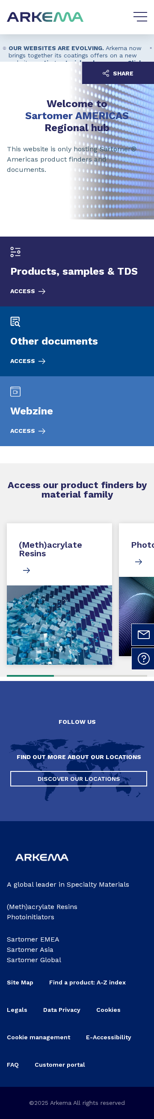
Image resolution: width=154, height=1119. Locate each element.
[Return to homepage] (45, 17)
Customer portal (60, 1064)
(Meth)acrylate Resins (42, 907)
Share (122, 73)
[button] (151, 48)
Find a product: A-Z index (87, 982)
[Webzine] (77, 411)
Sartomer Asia (30, 949)
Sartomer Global (34, 960)
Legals (17, 1009)
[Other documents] (77, 341)
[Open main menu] (140, 17)
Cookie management (38, 1037)
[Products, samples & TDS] (77, 271)
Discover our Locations (79, 778)
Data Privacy (61, 1009)
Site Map (20, 982)
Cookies (108, 1009)
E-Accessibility (108, 1037)
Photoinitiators (30, 917)
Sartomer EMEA (33, 939)
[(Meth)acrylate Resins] (59, 594)
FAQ (13, 1064)
